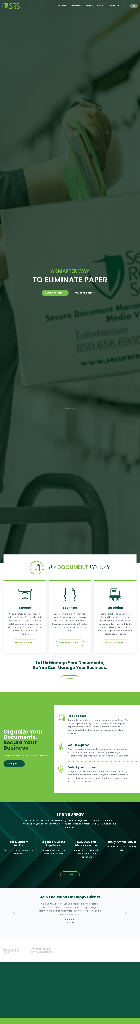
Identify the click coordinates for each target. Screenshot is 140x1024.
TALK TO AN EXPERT (84, 293)
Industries (75, 6)
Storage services (23, 643)
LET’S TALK (69, 678)
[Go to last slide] (14, 912)
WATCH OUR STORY (54, 293)
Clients (112, 6)
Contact (121, 6)
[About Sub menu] (92, 5)
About (88, 6)
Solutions (62, 6)
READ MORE (68, 874)
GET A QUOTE (13, 764)
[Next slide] (126, 912)
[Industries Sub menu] (81, 5)
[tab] (65, 408)
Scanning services (68, 643)
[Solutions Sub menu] (67, 5)
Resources (101, 6)
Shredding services (113, 643)
